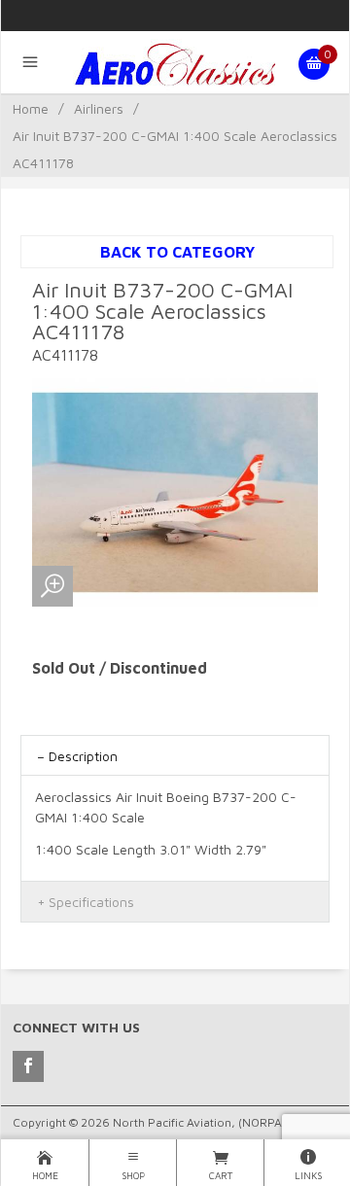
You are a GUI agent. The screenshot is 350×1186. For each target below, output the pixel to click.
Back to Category (177, 252)
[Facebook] (28, 1066)
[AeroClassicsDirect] (175, 64)
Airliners (98, 108)
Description (83, 756)
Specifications (91, 901)
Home (31, 108)
